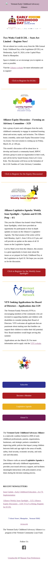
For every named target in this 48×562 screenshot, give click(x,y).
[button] (24, 81)
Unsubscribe (13, 558)
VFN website (36, 343)
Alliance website (16, 68)
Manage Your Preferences (30, 558)
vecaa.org (24, 524)
